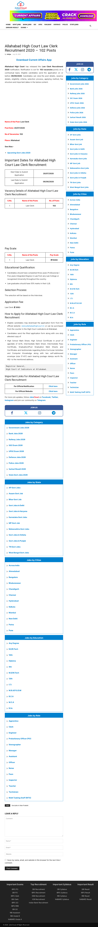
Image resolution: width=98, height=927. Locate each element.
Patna (11, 624)
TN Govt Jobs (14, 547)
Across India (14, 565)
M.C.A (11, 702)
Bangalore (13, 577)
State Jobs (74, 24)
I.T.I (10, 684)
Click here (53, 391)
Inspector (13, 780)
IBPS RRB (15, 906)
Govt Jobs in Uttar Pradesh (20, 805)
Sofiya (9, 54)
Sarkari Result (12, 27)
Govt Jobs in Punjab (17, 541)
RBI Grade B (15, 916)
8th (10, 667)
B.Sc (11, 708)
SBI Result (86, 889)
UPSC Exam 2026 (16, 451)
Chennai (12, 595)
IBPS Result (85, 893)
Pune (11, 630)
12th (10, 678)
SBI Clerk (15, 899)
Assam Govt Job (16, 493)
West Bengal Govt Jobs (19, 553)
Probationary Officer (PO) (20, 738)
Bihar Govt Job (15, 499)
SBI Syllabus (62, 889)
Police (65, 24)
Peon (11, 774)
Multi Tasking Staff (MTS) (20, 798)
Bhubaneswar (15, 583)
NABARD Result (85, 899)
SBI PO (15, 893)
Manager (13, 750)
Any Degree (14, 643)
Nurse (11, 768)
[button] (90, 26)
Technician (13, 792)
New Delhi (13, 618)
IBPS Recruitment (38, 893)
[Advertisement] (48, 36)
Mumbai (12, 613)
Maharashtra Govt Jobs (19, 529)
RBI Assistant (15, 913)
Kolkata (12, 607)
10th (11, 655)
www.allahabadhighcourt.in (33, 326)
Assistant (13, 756)
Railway (47, 24)
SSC (35, 24)
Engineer (12, 733)
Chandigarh (14, 589)
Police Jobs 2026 (16, 463)
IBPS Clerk (15, 896)
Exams (23, 27)
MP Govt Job (14, 523)
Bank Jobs (27, 24)
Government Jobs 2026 (19, 428)
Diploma (12, 661)
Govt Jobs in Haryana (18, 511)
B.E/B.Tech (13, 649)
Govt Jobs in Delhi (16, 505)
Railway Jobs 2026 (17, 439)
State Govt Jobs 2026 (18, 475)
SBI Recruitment (38, 889)
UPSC (40, 24)
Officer (12, 762)
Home (8, 24)
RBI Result (86, 896)
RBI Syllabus (62, 896)
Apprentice (13, 721)
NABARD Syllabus (62, 899)
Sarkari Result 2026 (17, 469)
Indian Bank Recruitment (38, 903)
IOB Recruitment (38, 899)
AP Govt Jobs (14, 488)
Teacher (12, 786)
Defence (57, 24)
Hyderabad (14, 601)
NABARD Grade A (15, 919)
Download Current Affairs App (34, 59)
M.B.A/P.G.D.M (15, 690)
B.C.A (11, 696)
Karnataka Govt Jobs (18, 517)
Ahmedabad (14, 571)
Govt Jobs (17, 24)
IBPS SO (15, 903)
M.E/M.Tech (14, 673)
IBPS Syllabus (62, 893)
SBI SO (15, 909)
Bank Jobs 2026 (16, 433)
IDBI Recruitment (38, 896)
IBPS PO (15, 889)
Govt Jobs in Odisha (17, 535)
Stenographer (15, 744)
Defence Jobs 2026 (17, 457)
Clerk (11, 727)
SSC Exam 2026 (16, 445)
